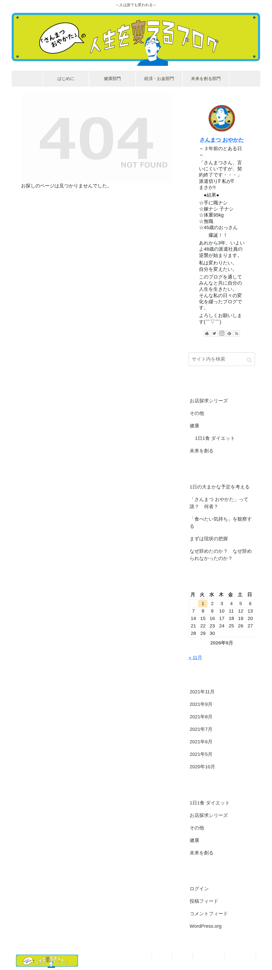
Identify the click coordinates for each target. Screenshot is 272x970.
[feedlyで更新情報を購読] (229, 333)
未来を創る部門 (240, 955)
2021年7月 (201, 729)
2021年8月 (201, 716)
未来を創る (202, 450)
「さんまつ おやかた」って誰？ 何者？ (219, 503)
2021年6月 (201, 741)
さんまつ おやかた (222, 140)
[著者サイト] (207, 333)
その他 (197, 413)
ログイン (199, 888)
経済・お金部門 (209, 955)
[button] (249, 360)
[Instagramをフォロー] (222, 333)
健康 (194, 425)
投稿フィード (204, 901)
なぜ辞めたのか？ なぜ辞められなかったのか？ (221, 555)
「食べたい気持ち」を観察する (221, 522)
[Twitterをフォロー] (214, 333)
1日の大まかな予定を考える (220, 487)
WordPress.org (206, 926)
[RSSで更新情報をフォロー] (236, 333)
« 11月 (195, 657)
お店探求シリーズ (209, 400)
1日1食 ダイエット (215, 438)
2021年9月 (201, 704)
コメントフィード (209, 913)
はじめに (162, 955)
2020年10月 (202, 766)
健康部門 (182, 955)
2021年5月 (201, 754)
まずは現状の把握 (209, 538)
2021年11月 (202, 691)
